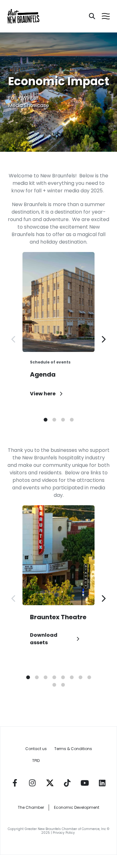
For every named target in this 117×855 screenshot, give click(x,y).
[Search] (92, 16)
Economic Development (76, 807)
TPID (36, 760)
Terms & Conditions (73, 748)
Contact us (36, 748)
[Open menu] (106, 16)
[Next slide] (103, 339)
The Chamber (31, 807)
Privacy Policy (64, 832)
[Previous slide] (13, 339)
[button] (45, 420)
